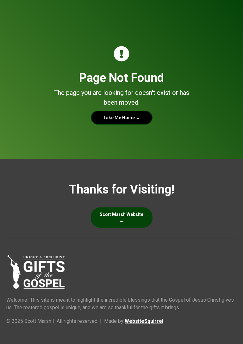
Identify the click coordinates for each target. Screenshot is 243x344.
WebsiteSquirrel (144, 321)
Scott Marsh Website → (121, 217)
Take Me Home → (121, 117)
